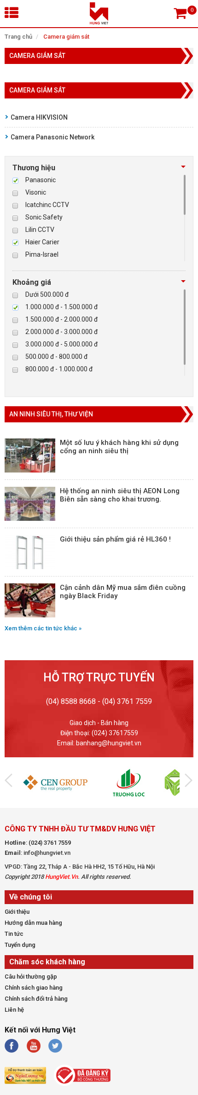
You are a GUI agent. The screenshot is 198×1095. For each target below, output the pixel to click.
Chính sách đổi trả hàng (36, 998)
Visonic (35, 192)
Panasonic (40, 180)
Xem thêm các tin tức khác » (43, 628)
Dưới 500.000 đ (47, 294)
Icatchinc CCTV (47, 204)
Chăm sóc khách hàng (47, 961)
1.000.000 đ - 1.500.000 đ (61, 307)
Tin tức (14, 933)
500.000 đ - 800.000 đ (56, 356)
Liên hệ (14, 1009)
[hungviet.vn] (99, 22)
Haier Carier (42, 242)
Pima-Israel (41, 254)
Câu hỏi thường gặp (31, 976)
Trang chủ (18, 36)
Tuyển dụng (20, 944)
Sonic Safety (44, 217)
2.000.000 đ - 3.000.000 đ (61, 331)
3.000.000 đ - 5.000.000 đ (61, 344)
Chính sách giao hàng (34, 987)
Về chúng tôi (30, 897)
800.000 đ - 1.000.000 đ (59, 369)
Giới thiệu (17, 911)
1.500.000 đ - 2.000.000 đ (61, 319)
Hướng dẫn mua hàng (33, 922)
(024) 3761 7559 (50, 842)
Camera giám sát (66, 36)
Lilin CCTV (39, 229)
